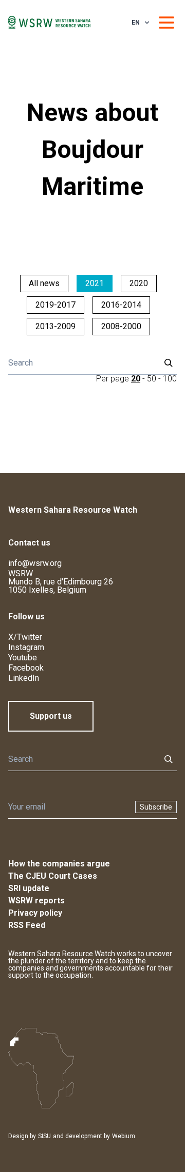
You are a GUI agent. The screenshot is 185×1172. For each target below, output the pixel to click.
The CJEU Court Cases (52, 876)
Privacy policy (35, 913)
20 (135, 378)
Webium (123, 1136)
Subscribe (156, 807)
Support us (51, 716)
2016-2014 (121, 305)
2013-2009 (55, 326)
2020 (139, 283)
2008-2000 (121, 326)
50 (151, 378)
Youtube (22, 657)
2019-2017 (55, 305)
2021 (94, 283)
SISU (44, 1136)
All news (44, 283)
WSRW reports (36, 900)
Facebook (26, 668)
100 (170, 378)
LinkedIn (23, 678)
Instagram (26, 647)
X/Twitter (25, 637)
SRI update (28, 888)
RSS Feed (26, 925)
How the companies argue (59, 863)
